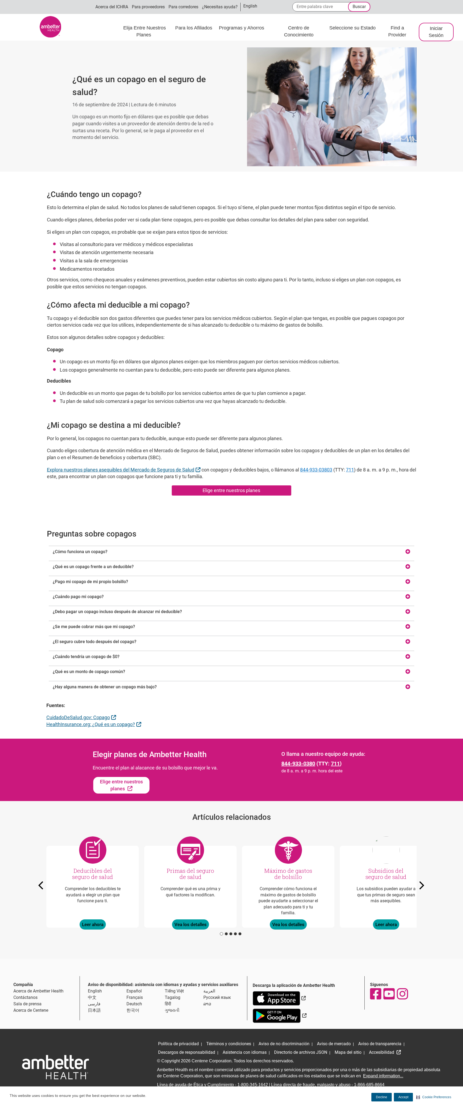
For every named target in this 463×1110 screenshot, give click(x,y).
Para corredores (183, 6)
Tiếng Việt (174, 991)
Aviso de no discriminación (284, 1043)
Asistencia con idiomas (245, 1052)
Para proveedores (148, 6)
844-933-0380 (298, 763)
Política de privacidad (178, 1043)
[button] (433, 1097)
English (95, 991)
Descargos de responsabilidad (186, 1052)
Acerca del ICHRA (111, 6)
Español (134, 991)
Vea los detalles (190, 924)
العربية (209, 991)
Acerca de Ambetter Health (38, 991)
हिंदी (168, 1003)
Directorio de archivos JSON (300, 1052)
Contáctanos (25, 997)
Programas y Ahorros (242, 28)
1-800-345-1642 (252, 1084)
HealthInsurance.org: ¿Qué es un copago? (94, 724)
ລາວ (207, 1003)
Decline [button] (381, 1097)
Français (134, 997)
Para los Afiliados (194, 28)
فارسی (94, 1003)
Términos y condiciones (228, 1043)
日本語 (94, 1010)
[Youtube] (388, 994)
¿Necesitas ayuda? (220, 6)
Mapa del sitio (348, 1052)
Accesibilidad (382, 1052)
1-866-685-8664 (369, 1084)
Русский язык (217, 997)
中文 (92, 997)
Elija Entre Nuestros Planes (144, 31)
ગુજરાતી (172, 1010)
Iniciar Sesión (436, 32)
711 (350, 470)
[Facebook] (375, 994)
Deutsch (134, 1003)
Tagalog (172, 997)
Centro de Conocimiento (298, 31)
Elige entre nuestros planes (231, 490)
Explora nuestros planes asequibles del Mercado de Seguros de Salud (124, 470)
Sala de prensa (27, 1003)
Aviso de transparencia (379, 1043)
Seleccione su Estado (352, 28)
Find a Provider (397, 31)
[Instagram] (402, 994)
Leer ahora (92, 924)
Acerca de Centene (30, 1010)
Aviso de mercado (334, 1043)
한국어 (132, 1010)
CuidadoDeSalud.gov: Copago (81, 717)
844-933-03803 (316, 470)
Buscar (359, 6)
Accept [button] (403, 1097)
